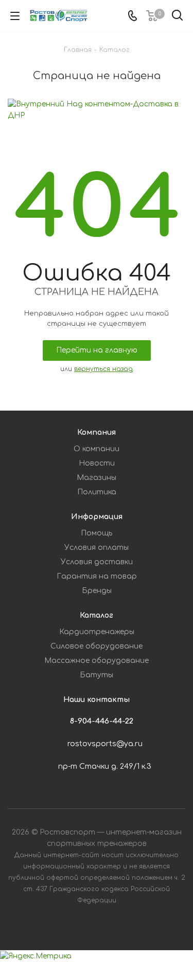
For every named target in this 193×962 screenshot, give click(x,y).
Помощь (96, 533)
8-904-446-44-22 (101, 721)
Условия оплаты (96, 547)
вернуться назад (103, 369)
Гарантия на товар (97, 576)
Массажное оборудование (96, 660)
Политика (96, 492)
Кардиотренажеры (96, 632)
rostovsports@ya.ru (105, 744)
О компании (96, 449)
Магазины (96, 478)
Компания (96, 432)
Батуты (96, 675)
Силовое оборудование (96, 646)
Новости (97, 463)
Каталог (96, 615)
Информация (96, 517)
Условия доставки (97, 562)
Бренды (97, 591)
